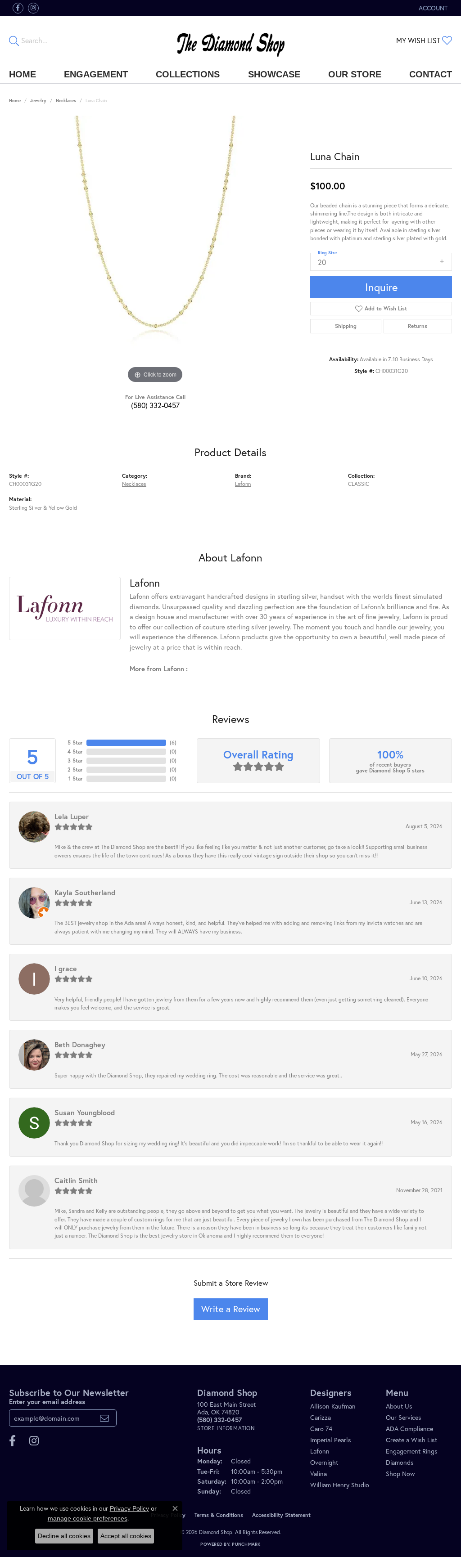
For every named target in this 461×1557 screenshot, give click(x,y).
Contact (430, 74)
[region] (155, 251)
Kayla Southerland (84, 892)
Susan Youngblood (84, 1112)
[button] (432, 8)
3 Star (75, 760)
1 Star (75, 778)
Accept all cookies (125, 1535)
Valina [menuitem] (318, 1473)
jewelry (38, 100)
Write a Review (230, 1309)
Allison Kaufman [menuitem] (333, 1406)
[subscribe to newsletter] (104, 1418)
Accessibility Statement (281, 1515)
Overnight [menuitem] (324, 1462)
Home (22, 74)
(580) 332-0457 (155, 405)
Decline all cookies (64, 1535)
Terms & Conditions (218, 1515)
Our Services (403, 1417)
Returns (417, 326)
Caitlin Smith (76, 1180)
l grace (65, 968)
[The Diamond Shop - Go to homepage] (231, 40)
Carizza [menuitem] (320, 1417)
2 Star (75, 769)
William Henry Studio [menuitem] (339, 1485)
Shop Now (400, 1473)
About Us (399, 1406)
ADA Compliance (409, 1428)
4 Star (75, 751)
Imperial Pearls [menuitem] (330, 1440)
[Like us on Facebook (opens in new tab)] (18, 8)
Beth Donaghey (79, 1044)
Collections (188, 74)
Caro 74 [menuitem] (321, 1428)
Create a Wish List (411, 1440)
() (173, 742)
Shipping (346, 326)
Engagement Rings (412, 1451)
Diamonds (400, 1462)
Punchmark (246, 1544)
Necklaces (66, 100)
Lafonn (243, 483)
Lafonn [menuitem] (320, 1451)
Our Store (354, 74)
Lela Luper (71, 816)
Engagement (96, 74)
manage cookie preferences (87, 1518)
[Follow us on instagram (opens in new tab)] (33, 8)
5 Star (75, 742)
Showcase (274, 74)
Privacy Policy (129, 1508)
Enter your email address (47, 1401)
